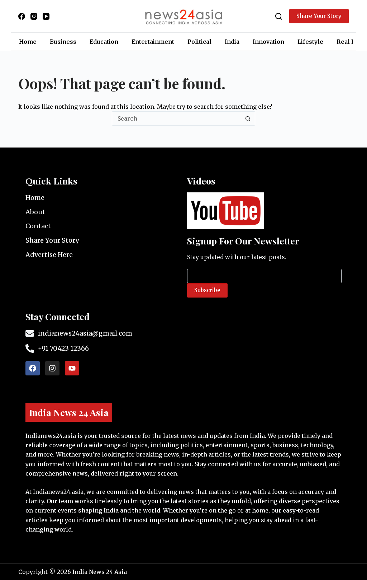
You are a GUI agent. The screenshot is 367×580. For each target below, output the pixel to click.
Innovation (268, 41)
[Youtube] (72, 368)
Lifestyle (310, 41)
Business (63, 41)
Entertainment (153, 41)
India (232, 41)
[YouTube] (46, 16)
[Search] (278, 16)
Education (104, 41)
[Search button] (248, 118)
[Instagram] (33, 16)
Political (199, 41)
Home (28, 41)
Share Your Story (319, 16)
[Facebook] (21, 16)
